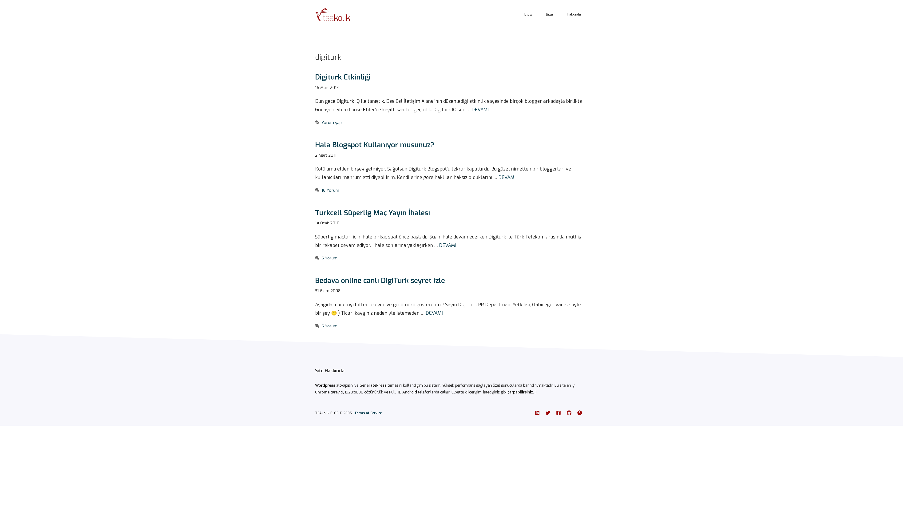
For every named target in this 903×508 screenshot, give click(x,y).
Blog (528, 14)
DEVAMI (480, 110)
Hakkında (574, 14)
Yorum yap (331, 122)
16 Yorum (330, 190)
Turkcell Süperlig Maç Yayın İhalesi (372, 213)
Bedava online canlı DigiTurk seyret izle (380, 280)
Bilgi (549, 14)
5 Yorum (329, 258)
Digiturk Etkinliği (343, 77)
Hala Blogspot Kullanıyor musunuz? (374, 145)
